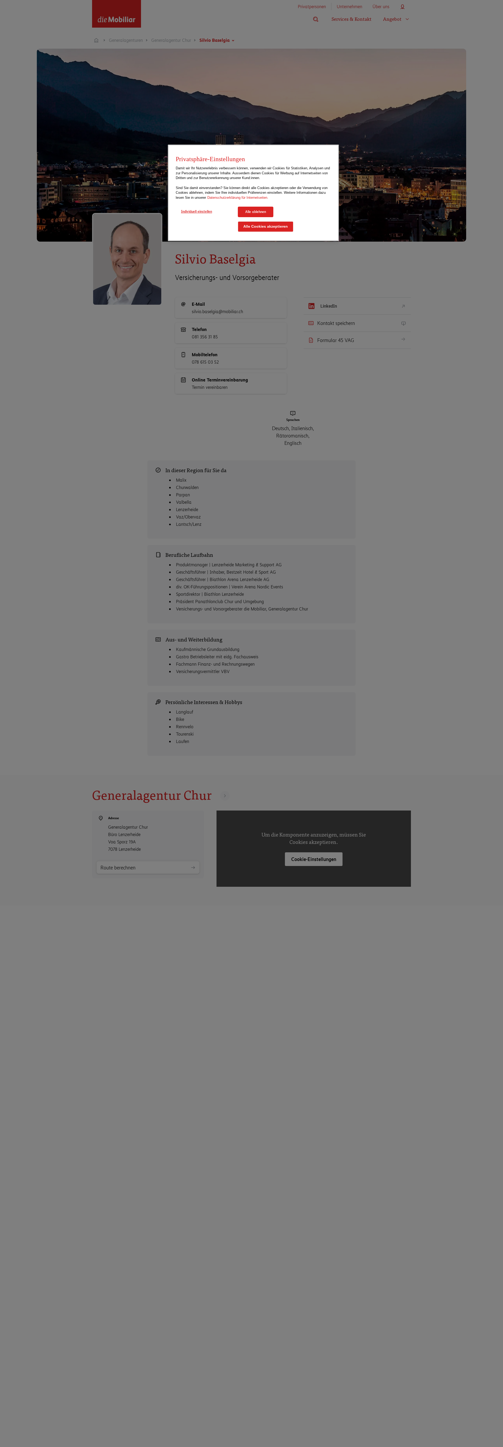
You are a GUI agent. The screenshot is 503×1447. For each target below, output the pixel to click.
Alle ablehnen (255, 212)
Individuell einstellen (196, 211)
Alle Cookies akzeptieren (265, 226)
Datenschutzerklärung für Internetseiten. (237, 198)
